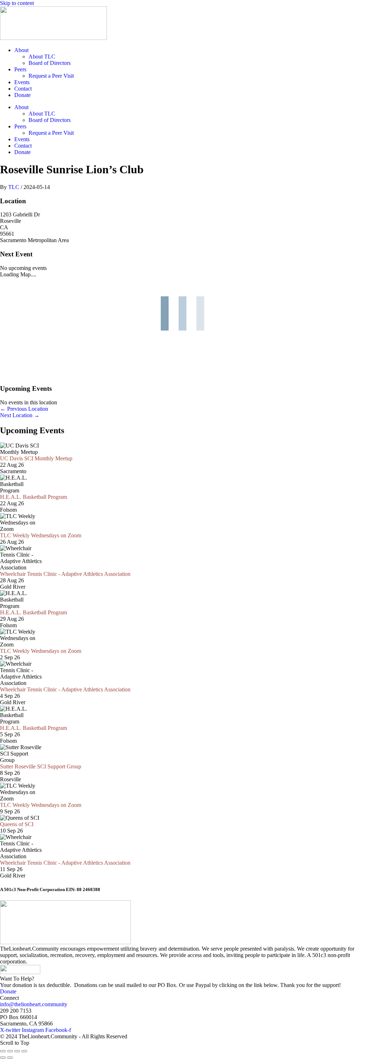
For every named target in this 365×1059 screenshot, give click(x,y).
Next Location (20, 415)
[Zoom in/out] (3, 1051)
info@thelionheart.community (33, 1004)
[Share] (17, 1051)
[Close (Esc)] (24, 1051)
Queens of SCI (17, 824)
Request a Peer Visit (51, 76)
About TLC (42, 56)
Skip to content (17, 3)
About (21, 50)
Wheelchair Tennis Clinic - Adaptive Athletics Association (65, 574)
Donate (22, 95)
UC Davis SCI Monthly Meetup (36, 458)
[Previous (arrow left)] (3, 1058)
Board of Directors (50, 63)
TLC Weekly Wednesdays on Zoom (40, 535)
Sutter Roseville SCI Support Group (40, 766)
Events (22, 82)
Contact (23, 89)
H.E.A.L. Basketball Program (33, 497)
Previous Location (24, 409)
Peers (20, 69)
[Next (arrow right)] (10, 1058)
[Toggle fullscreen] (10, 1051)
